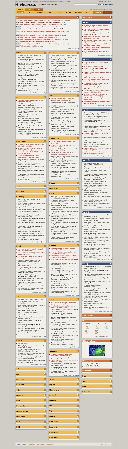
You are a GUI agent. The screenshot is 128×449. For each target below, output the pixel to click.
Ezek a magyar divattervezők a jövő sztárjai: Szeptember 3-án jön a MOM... (42, 29)
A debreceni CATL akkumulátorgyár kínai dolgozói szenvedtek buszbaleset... (62, 110)
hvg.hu (52, 183)
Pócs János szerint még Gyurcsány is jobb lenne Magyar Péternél (30, 100)
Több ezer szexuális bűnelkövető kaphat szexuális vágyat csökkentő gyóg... (42, 31)
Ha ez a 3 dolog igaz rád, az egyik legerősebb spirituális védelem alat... (97, 130)
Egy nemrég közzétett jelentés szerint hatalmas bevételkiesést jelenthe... (97, 149)
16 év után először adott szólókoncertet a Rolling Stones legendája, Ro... (63, 197)
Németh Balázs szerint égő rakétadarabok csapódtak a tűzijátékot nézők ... (63, 160)
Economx (20, 385)
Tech (49, 12)
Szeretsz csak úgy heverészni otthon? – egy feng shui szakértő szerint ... (97, 134)
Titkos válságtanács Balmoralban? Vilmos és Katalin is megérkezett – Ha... (31, 160)
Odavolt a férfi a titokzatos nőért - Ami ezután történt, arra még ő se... (64, 288)
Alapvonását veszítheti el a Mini (27, 334)
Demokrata (20, 406)
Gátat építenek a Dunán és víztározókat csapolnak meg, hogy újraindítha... (62, 127)
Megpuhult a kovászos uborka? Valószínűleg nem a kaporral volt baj (31, 264)
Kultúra (19, 341)
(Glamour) (67, 29)
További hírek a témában (37, 364)
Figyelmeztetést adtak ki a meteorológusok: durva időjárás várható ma (96, 234)
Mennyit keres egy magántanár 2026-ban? (30, 233)
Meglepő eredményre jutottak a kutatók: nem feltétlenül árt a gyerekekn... (31, 279)
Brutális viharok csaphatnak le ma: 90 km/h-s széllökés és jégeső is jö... (31, 178)
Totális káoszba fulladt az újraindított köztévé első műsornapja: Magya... (97, 300)
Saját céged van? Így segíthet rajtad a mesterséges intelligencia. (29, 215)
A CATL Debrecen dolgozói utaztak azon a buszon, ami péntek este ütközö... (30, 104)
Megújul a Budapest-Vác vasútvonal (28, 312)
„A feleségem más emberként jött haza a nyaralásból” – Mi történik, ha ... (95, 297)
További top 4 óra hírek (104, 156)
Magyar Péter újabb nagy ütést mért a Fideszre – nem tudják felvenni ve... (97, 293)
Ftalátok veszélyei (56, 281)
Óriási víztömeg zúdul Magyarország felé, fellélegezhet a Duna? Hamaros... (96, 186)
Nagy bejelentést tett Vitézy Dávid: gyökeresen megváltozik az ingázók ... (31, 130)
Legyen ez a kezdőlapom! (104, 1)
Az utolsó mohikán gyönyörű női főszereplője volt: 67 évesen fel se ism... (64, 234)
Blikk (18, 427)
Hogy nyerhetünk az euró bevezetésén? (29, 239)
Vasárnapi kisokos (23, 343)
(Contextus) (66, 44)
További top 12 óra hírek (104, 207)
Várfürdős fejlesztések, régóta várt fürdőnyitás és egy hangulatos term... (64, 267)
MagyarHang (54, 188)
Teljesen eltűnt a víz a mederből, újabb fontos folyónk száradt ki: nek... (97, 230)
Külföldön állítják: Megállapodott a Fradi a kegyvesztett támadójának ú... (96, 83)
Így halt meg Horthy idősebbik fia (93, 66)
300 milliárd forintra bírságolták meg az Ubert (31, 328)
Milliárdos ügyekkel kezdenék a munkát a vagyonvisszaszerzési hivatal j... (30, 108)
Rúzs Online (21, 142)
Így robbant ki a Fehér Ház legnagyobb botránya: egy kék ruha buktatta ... (95, 178)
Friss (29, 9)
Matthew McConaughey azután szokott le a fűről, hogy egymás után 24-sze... (63, 230)
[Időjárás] (97, 355)
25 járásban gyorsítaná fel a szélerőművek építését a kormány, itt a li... (30, 283)
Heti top (85, 264)
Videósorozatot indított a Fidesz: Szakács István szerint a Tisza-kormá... (63, 168)
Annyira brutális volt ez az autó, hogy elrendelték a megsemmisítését (28, 331)
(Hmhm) (55, 37)
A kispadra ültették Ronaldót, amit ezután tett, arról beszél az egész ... (31, 82)
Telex (18, 369)
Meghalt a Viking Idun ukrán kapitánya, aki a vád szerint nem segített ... (96, 145)
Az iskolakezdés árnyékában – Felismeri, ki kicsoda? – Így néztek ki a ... (63, 215)
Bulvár (68, 12)
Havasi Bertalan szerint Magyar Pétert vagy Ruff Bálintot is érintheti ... (63, 171)
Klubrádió (53, 427)
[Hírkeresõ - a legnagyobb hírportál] (37, 4)
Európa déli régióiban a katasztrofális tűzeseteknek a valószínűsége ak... (41, 39)
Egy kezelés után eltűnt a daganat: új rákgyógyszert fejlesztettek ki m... (94, 189)
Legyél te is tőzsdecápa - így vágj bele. (29, 207)
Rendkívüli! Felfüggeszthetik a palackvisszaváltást (92, 285)
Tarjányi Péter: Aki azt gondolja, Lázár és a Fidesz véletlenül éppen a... (96, 308)
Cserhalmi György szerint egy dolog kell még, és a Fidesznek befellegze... (31, 353)
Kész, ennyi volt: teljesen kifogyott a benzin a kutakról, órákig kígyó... (97, 204)
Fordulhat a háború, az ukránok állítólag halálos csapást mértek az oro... (97, 197)
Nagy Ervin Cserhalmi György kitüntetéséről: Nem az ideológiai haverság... (30, 288)
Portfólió (52, 395)
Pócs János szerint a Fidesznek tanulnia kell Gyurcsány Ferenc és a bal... (64, 66)
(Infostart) (40, 46)
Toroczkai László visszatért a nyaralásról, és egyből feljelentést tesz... (63, 73)
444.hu (19, 186)
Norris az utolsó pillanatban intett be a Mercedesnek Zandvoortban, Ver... (29, 309)
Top (39, 9)
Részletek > (62, 1)
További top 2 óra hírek (104, 105)
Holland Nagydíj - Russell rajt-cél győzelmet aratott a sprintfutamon (96, 52)
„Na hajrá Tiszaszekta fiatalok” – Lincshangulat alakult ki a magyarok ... (97, 267)
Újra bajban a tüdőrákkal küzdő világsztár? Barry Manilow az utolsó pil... (63, 201)
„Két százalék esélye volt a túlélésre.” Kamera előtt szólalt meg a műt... (31, 167)
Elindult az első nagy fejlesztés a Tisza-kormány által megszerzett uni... (29, 212)
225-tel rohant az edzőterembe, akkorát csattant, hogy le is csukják (29, 325)
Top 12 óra (86, 160)
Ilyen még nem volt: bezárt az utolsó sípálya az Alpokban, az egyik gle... (64, 84)
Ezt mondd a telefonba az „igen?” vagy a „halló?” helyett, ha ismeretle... (95, 171)
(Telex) (67, 31)
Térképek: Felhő (88, 366)
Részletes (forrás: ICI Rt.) (102, 336)
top (44, 242)
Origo (18, 390)
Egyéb (30, 12)
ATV (18, 97)
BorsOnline (53, 437)
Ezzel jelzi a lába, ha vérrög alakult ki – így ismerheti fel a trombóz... (96, 120)
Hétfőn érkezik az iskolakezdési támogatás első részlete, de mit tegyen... (31, 203)
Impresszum (40, 444)
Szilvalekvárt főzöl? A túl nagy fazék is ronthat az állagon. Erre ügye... (97, 33)
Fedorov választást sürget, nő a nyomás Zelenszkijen (36, 41)
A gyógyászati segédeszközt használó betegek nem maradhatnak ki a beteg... (97, 44)
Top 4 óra (86, 110)
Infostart (52, 400)
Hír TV (18, 400)
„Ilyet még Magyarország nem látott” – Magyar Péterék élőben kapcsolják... (97, 113)
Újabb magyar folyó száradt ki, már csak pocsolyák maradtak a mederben (29, 123)
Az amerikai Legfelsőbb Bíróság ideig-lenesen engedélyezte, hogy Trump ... (64, 123)
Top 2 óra (86, 59)
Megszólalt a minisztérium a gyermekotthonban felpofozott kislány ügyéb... (64, 157)
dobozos (34, 242)
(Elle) (63, 22)
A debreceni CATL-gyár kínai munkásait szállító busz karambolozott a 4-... (64, 149)
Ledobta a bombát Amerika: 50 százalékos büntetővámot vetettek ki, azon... (96, 141)
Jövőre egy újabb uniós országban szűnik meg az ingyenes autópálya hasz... (31, 305)
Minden (98, 12)
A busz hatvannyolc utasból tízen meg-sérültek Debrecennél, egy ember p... (97, 252)
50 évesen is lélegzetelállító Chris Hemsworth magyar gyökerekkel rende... (64, 204)
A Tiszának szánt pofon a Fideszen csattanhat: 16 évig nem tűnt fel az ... (97, 219)
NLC (18, 422)
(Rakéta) (65, 39)
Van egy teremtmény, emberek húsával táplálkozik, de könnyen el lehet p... (29, 350)
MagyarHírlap (21, 416)
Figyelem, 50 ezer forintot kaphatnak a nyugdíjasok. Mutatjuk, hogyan (29, 163)
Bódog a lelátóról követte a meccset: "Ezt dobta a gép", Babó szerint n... (64, 310)
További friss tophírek (104, 55)
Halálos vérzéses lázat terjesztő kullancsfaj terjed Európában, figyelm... (63, 368)
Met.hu (92, 364)
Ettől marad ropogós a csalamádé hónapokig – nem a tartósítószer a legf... (42, 20)
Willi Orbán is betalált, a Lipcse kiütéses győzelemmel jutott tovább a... (29, 63)
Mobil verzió (49, 444)
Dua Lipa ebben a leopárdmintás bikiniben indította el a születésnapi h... (41, 22)
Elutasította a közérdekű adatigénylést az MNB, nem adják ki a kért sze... (31, 134)
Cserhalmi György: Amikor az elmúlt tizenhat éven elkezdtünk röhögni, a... (63, 164)
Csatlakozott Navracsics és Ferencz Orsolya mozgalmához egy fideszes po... (64, 77)
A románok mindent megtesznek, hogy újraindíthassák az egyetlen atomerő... (29, 260)
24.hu (51, 53)
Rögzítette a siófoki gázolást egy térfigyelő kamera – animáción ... (30, 111)
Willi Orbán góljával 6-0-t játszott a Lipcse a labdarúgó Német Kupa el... (63, 317)
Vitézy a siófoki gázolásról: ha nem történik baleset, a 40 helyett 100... (63, 131)
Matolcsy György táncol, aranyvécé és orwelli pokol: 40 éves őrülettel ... (31, 346)
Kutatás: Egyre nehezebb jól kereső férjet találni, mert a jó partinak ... (40, 35)
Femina (52, 416)
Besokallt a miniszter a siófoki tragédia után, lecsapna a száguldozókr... (30, 89)
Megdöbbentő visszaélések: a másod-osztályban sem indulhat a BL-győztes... (62, 343)
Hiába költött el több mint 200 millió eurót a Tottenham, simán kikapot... (30, 56)
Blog (84, 376)
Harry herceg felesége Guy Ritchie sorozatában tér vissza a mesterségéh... (31, 361)
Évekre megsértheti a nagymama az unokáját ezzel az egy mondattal (97, 126)
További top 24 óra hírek (104, 259)
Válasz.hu (86, 392)
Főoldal (20, 12)
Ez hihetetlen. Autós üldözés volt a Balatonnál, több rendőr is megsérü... (97, 48)
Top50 (107, 12)
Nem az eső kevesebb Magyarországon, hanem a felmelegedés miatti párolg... (31, 219)
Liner (84, 386)
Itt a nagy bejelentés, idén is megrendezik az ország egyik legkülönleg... (31, 149)
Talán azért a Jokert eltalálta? (29, 46)
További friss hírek (72, 48)
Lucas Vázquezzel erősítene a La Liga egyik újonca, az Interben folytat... (96, 37)
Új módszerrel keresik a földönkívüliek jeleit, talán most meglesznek (30, 71)
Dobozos (20, 9)
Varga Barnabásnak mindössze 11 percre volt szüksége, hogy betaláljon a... (64, 321)
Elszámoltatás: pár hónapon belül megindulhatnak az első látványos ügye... (30, 230)
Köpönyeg (86, 364)
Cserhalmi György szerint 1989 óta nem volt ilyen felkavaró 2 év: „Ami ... (41, 44)
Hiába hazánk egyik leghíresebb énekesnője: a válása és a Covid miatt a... (97, 226)
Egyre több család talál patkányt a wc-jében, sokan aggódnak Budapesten (96, 200)
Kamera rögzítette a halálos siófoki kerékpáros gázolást (36, 37)
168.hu (51, 406)
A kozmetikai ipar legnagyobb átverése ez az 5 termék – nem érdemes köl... (97, 174)
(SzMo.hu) (58, 26)
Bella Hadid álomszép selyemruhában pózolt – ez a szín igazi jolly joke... (41, 24)
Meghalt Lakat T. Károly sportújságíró (61, 121)
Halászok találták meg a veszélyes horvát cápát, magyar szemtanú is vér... (96, 117)
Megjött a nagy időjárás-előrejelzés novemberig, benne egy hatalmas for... (31, 171)
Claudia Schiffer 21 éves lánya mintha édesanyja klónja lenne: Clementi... (62, 271)
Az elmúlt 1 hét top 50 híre (103, 311)
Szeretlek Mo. (54, 139)
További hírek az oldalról (37, 93)
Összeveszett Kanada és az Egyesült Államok (31, 209)
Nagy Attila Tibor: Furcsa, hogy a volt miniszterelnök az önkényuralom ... (94, 245)
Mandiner (20, 395)
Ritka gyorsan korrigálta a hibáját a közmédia (31, 286)
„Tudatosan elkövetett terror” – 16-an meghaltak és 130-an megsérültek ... (64, 88)
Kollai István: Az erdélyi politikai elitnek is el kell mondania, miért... (63, 117)
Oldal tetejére (105, 444)
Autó (88, 12)
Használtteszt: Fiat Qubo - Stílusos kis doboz (31, 299)
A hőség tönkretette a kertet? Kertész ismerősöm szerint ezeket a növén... (28, 156)
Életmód (78, 12)
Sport (59, 12)
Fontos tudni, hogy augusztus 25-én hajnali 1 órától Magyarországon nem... (97, 271)
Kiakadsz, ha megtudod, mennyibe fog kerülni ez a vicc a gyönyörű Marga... (31, 357)
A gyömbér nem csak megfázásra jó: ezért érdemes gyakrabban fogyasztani (96, 152)
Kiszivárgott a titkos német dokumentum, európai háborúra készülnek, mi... (30, 78)
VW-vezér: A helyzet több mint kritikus (29, 315)
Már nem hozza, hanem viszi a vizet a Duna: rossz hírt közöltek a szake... (97, 248)
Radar (98, 366)
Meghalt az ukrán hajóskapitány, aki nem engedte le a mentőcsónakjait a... (62, 62)
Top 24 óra (86, 212)
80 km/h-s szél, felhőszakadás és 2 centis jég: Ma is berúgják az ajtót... (97, 256)
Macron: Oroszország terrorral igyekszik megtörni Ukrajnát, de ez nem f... (62, 114)
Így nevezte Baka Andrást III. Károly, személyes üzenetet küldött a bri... (28, 119)
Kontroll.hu (53, 432)
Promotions (53, 422)
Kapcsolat (32, 444)
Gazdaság (40, 12)
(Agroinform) (67, 20)
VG (50, 411)
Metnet (98, 364)
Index (18, 53)
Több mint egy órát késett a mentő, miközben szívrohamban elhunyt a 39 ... (97, 274)
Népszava (20, 191)
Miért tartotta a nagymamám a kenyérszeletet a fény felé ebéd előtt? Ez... (97, 41)
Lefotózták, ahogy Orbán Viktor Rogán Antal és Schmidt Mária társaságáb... (97, 289)
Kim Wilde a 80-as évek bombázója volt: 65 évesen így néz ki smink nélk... (63, 226)
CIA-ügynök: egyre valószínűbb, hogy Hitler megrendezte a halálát (96, 241)
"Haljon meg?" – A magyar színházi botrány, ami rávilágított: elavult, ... (30, 226)
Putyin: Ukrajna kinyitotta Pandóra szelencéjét (97, 124)
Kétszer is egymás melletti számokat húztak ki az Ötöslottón (38, 27)
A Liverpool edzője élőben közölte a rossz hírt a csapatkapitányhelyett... (97, 237)
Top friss (85, 22)
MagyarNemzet (22, 411)
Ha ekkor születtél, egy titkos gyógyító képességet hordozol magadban (95, 182)
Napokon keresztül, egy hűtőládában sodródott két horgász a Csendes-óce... (31, 60)
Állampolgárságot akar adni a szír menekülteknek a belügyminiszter (93, 163)
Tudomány (53, 351)
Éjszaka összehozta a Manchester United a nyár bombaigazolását (63, 328)
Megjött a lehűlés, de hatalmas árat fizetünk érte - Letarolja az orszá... (96, 223)
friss (39, 242)
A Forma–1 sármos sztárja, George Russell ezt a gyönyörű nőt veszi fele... (64, 212)
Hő (95, 366)
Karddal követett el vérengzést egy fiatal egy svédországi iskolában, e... (63, 69)
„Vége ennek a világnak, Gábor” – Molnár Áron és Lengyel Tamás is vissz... (97, 282)
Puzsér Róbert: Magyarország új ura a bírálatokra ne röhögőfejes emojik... (62, 153)
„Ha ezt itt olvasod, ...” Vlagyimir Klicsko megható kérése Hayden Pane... (62, 237)
